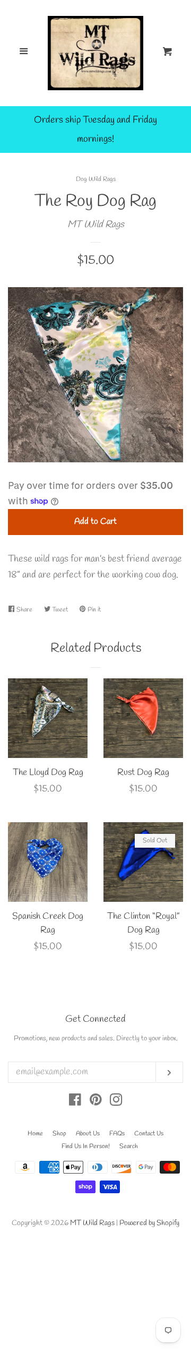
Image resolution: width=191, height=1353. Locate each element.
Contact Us (148, 1134)
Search (128, 1146)
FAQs (117, 1134)
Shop (59, 1134)
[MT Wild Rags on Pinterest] (95, 1102)
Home (35, 1134)
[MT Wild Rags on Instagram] (116, 1102)
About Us (88, 1134)
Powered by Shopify (149, 1223)
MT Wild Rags (95, 224)
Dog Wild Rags (96, 179)
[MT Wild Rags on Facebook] (75, 1102)
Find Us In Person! (86, 1146)
